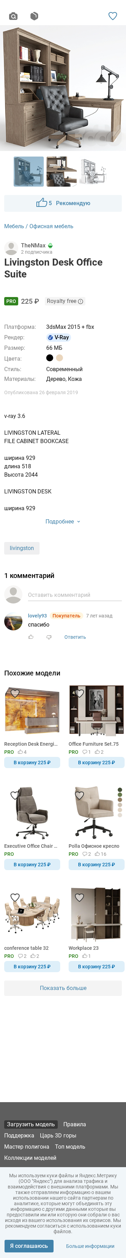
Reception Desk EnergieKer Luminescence (31, 744)
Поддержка (19, 1135)
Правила (74, 1124)
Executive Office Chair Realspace (31, 846)
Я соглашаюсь (29, 1246)
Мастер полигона (26, 1146)
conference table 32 (26, 948)
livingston (22, 548)
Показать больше (63, 988)
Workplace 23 (84, 948)
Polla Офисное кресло (94, 846)
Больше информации (90, 1246)
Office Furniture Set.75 (94, 744)
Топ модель (70, 1146)
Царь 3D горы (58, 1135)
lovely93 (37, 616)
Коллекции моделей (30, 1158)
